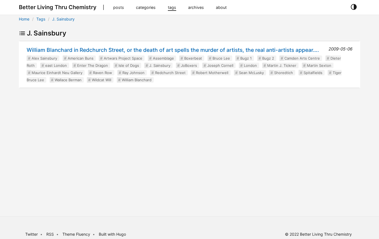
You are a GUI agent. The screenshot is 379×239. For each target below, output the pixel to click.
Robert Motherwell (212, 72)
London (250, 65)
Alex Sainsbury (44, 58)
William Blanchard (136, 80)
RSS (50, 234)
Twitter (31, 234)
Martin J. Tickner (281, 65)
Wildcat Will (101, 80)
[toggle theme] (353, 7)
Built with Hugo (112, 234)
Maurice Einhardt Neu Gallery (57, 72)
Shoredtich (283, 72)
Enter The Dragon (92, 65)
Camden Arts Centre (302, 58)
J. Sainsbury (63, 19)
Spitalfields (313, 72)
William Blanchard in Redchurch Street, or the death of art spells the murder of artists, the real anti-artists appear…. (173, 50)
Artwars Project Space (123, 58)
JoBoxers (189, 65)
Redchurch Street (170, 72)
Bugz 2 (268, 58)
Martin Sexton (319, 65)
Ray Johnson (133, 72)
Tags (40, 19)
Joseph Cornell (220, 65)
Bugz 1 (246, 58)
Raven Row (102, 72)
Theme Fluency (76, 234)
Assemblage (163, 58)
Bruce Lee (221, 58)
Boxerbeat (193, 58)
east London (56, 65)
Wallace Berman (68, 80)
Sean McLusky (251, 72)
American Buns (81, 58)
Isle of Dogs (128, 65)
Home (24, 19)
